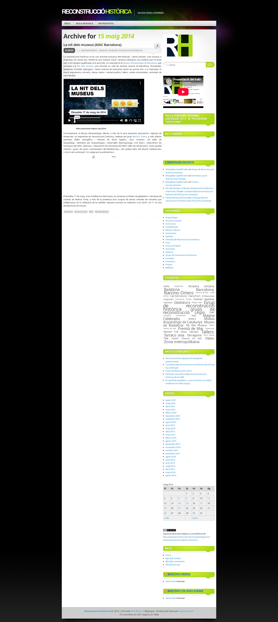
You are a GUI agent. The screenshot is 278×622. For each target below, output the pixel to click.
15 (187, 503)
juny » (196, 517)
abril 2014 (170, 469)
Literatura (170, 261)
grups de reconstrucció (189, 310)
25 (209, 508)
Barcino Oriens (140, 136)
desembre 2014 (173, 444)
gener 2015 (171, 441)
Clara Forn (194, 296)
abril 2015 (170, 431)
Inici (67, 23)
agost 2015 (171, 422)
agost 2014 (171, 456)
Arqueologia (171, 217)
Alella (166, 286)
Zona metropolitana (181, 341)
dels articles (173, 558)
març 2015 (170, 434)
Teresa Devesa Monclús (177, 197)
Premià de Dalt (169, 328)
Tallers (207, 332)
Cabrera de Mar (201, 292)
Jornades (170, 258)
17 (201, 503)
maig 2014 (170, 466)
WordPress (137, 611)
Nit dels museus (85, 66)
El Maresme (208, 296)
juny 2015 (170, 425)
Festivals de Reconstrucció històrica (182, 239)
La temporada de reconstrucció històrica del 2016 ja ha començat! (189, 193)
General (103, 50)
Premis (169, 264)
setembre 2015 (173, 418)
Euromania (180, 299)
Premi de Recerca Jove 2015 (179, 370)
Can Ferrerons (178, 296)
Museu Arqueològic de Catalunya (189, 320)
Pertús (211, 325)
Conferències (172, 226)
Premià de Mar (190, 328)
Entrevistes (106, 23)
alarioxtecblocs (89, 50)
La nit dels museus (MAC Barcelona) (92, 44)
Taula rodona (209, 335)
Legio (200, 312)
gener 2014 (171, 475)
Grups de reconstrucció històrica (126, 50)
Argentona (179, 286)
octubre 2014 (172, 450)
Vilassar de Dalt (192, 338)
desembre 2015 (173, 415)
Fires (168, 242)
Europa (189, 299)
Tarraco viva (174, 335)
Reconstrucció (96, 11)
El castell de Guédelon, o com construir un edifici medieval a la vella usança (189, 382)
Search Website (210, 64)
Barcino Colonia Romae (185, 591)
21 (179, 508)
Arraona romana (201, 286)
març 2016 (170, 409)
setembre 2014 (173, 453)
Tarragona (194, 335)
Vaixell (175, 338)
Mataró (192, 318)
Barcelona (68, 211)
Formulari (170, 248)
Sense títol (171, 581)
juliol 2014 (170, 459)
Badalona (172, 289)
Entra (168, 555)
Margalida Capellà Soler (177, 169)
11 (209, 498)
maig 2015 (170, 428)
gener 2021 (171, 400)
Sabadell (193, 331)
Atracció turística (173, 220)
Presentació (209, 328)
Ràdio (184, 331)
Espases (169, 236)
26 (165, 513)
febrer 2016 (171, 412)
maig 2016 (170, 403)
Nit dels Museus (101, 211)
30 (194, 513)
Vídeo (209, 338)
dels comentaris (175, 561)
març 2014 (170, 472)
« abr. (166, 517)
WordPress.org (173, 564)
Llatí (211, 312)
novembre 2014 (173, 447)
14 (179, 503)
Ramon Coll (171, 331)
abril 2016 (170, 406)
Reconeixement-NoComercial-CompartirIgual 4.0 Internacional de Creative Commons (186, 538)
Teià (166, 338)
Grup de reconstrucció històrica (189, 305)
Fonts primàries (173, 245)
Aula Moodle (84, 23)
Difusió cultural (173, 230)
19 (165, 508)
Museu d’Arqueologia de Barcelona (140, 62)
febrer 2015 (171, 437)
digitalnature (186, 611)
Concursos (171, 223)
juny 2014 (170, 462)
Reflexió (169, 267)
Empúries (169, 299)
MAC (91, 211)
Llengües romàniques (174, 315)
